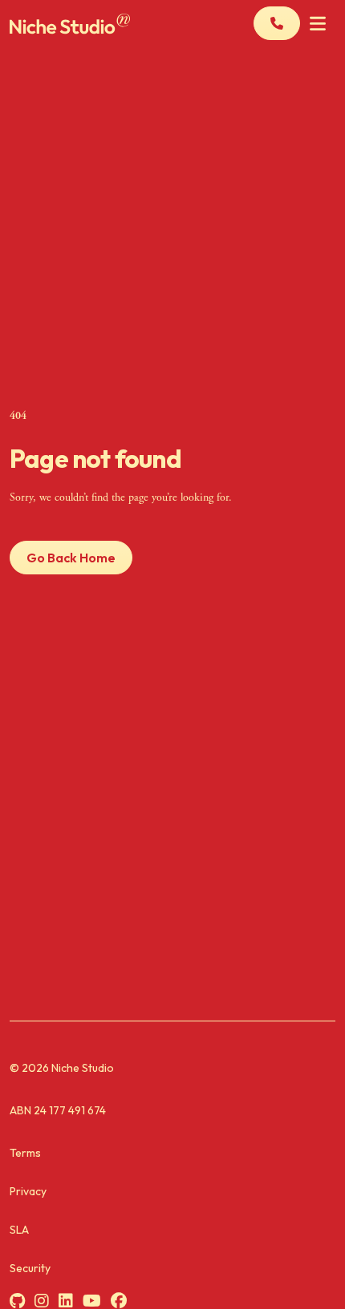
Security (30, 1268)
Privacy (28, 1191)
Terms (25, 1153)
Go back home (71, 558)
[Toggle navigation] (317, 23)
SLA (19, 1229)
